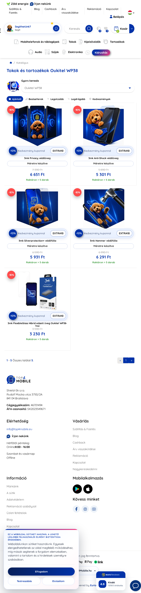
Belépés (118, 17)
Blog (37, 9)
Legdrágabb (78, 99)
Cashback (51, 9)
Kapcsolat (112, 9)
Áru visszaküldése (70, 10)
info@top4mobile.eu (19, 429)
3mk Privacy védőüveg (37, 158)
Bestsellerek (36, 99)
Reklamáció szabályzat (21, 506)
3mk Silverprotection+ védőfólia (37, 240)
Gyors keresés (30, 80)
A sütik (11, 493)
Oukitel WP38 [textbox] (33, 88)
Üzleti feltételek (17, 513)
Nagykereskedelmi (85, 469)
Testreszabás (24, 581)
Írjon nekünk (42, 4)
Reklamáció (94, 9)
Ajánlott (16, 99)
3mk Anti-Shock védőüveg (103, 158)
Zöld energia (19, 4)
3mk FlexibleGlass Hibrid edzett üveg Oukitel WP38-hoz (37, 324)
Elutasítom (58, 581)
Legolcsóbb (57, 99)
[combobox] (77, 88)
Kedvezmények (101, 99)
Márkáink (13, 486)
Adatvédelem (15, 499)
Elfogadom (41, 571)
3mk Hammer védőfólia (103, 240)
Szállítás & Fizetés (15, 10)
